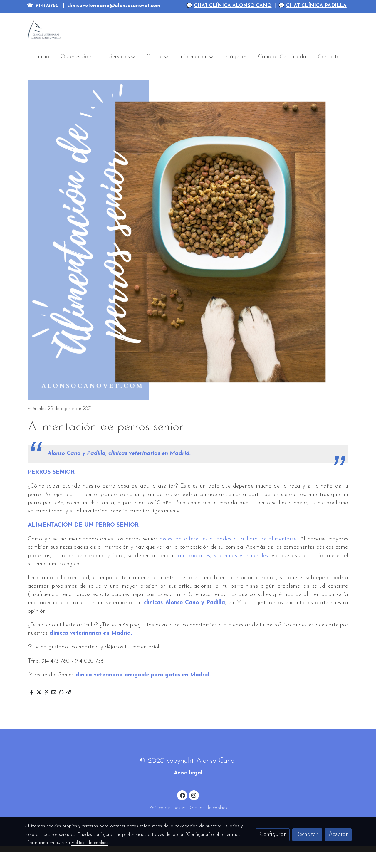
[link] (44, 30)
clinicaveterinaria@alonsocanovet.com (113, 6)
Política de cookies (167, 808)
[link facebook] (182, 795)
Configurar (273, 834)
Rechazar (307, 834)
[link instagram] (194, 795)
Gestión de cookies (208, 808)
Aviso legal (188, 773)
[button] (121, 57)
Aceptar (338, 834)
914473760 (47, 6)
